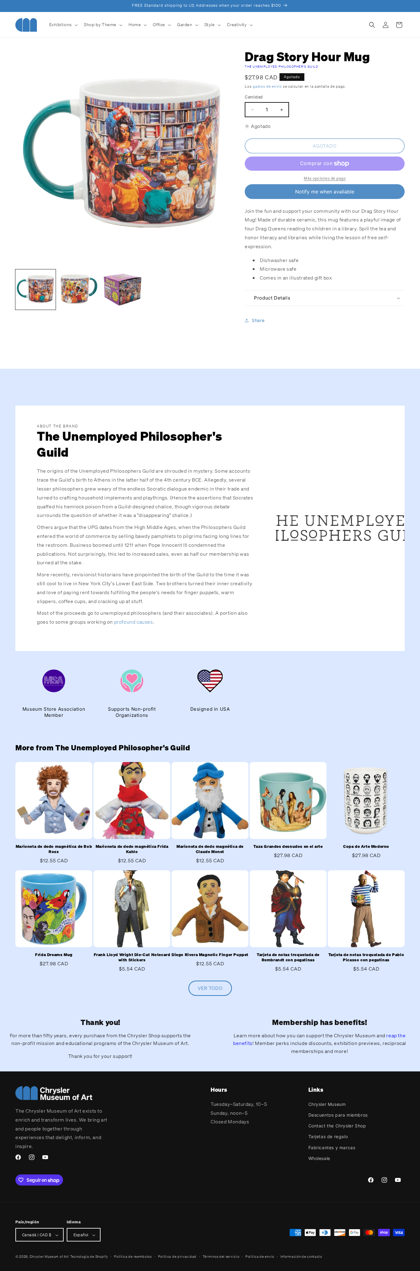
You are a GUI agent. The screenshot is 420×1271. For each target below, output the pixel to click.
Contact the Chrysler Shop (337, 1125)
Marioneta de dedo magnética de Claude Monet (210, 849)
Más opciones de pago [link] (325, 178)
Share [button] (258, 320)
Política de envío (259, 1256)
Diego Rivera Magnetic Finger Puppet (210, 954)
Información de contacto (301, 1256)
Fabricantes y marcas (331, 1147)
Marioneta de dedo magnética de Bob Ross (54, 849)
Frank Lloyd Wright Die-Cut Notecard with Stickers (132, 957)
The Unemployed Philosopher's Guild (281, 67)
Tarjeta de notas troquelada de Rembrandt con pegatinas (288, 957)
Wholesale (319, 1158)
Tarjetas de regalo (328, 1136)
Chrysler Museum (327, 1103)
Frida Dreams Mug (54, 954)
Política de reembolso (133, 1256)
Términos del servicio (221, 1256)
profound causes (133, 621)
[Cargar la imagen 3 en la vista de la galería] (122, 289)
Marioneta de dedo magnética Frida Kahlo (132, 849)
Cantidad (254, 97)
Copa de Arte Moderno (366, 846)
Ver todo (210, 988)
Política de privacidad (177, 1256)
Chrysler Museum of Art (49, 1257)
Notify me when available (324, 192)
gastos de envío (267, 86)
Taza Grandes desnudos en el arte (288, 846)
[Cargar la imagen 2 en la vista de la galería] (79, 289)
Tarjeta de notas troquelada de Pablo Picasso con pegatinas (366, 957)
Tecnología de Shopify (89, 1257)
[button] (63, 24)
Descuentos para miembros (338, 1114)
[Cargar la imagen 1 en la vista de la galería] (35, 289)
